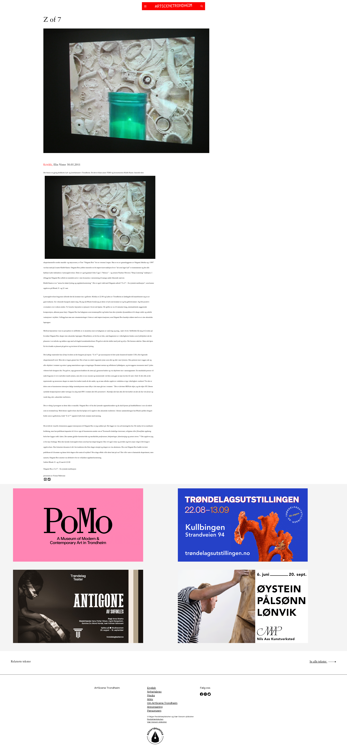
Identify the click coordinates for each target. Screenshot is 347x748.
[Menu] (145, 6)
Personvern (154, 710)
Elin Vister (60, 164)
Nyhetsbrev (154, 691)
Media (151, 695)
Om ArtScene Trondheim (162, 703)
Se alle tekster (318, 661)
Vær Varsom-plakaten (157, 722)
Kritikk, (48, 164)
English (151, 688)
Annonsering (155, 707)
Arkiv (150, 699)
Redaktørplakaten (155, 719)
